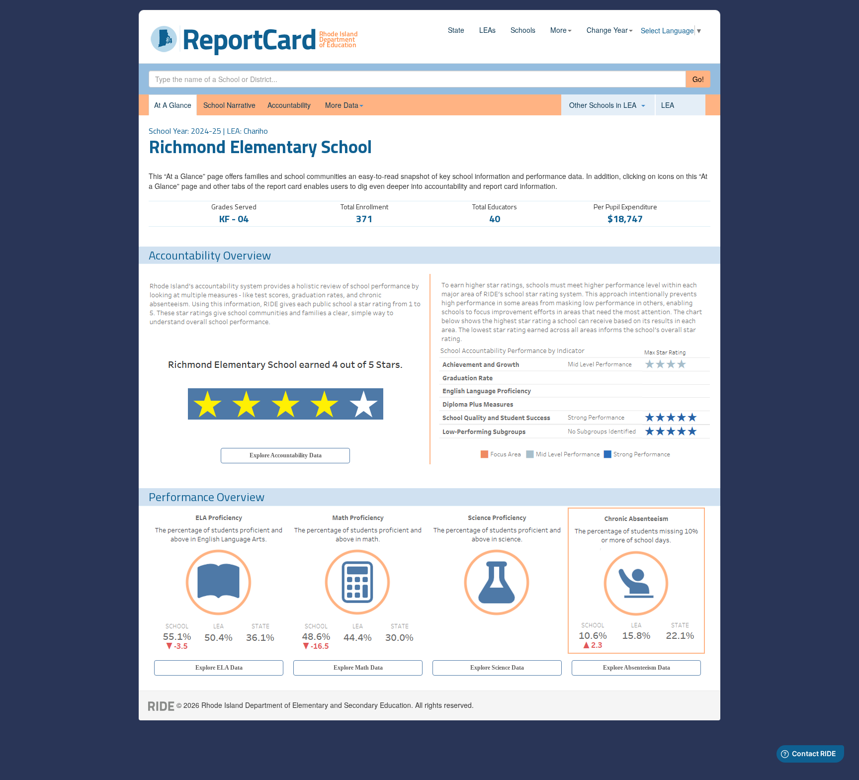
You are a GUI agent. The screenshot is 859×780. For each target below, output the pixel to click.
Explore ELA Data (219, 667)
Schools (523, 30)
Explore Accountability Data (286, 455)
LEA (667, 105)
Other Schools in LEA (604, 105)
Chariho (256, 131)
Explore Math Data (358, 667)
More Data (341, 105)
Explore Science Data (497, 667)
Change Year (607, 30)
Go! (698, 79)
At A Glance (172, 105)
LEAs (487, 30)
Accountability (289, 105)
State (456, 30)
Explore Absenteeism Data (636, 667)
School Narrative (229, 105)
